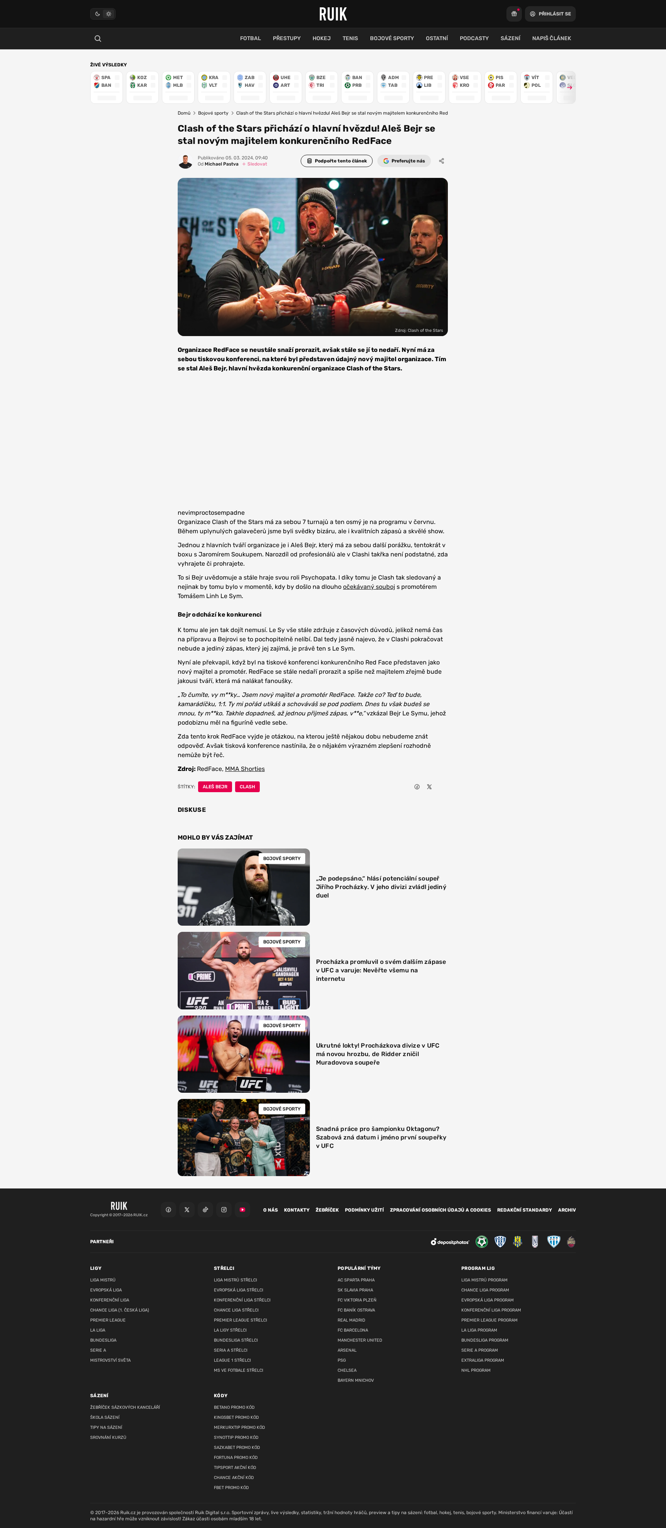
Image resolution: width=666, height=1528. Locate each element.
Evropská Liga (106, 1290)
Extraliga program (482, 1360)
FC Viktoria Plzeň (357, 1300)
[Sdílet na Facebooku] (417, 787)
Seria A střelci (230, 1350)
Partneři (102, 1241)
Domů (184, 113)
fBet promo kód (231, 1487)
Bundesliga (103, 1340)
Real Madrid (351, 1320)
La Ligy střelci (230, 1330)
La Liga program (479, 1330)
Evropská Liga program (487, 1300)
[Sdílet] (442, 161)
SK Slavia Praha (355, 1290)
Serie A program (479, 1350)
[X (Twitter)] (187, 1209)
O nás (270, 1210)
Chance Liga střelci (236, 1310)
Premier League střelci (240, 1320)
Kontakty (296, 1210)
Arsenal (347, 1350)
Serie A (98, 1350)
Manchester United (360, 1340)
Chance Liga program (485, 1290)
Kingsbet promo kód (236, 1417)
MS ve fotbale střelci (238, 1370)
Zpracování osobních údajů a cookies (440, 1210)
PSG (342, 1360)
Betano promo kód (234, 1407)
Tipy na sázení (106, 1427)
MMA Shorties (245, 768)
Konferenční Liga (109, 1300)
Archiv (567, 1210)
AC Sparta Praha (356, 1280)
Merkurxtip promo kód (239, 1427)
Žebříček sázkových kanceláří (125, 1407)
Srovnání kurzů (108, 1437)
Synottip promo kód (236, 1437)
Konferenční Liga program (491, 1310)
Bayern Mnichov (356, 1380)
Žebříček (327, 1210)
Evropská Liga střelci (238, 1290)
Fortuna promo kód (236, 1457)
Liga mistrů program (484, 1280)
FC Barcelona (353, 1330)
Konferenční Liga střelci (242, 1300)
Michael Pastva (218, 164)
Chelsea (347, 1370)
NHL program (476, 1370)
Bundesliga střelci (236, 1340)
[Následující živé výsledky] (566, 87)
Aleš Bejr (215, 786)
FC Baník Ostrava (356, 1310)
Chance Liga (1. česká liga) (119, 1310)
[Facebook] (168, 1209)
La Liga (97, 1330)
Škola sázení (104, 1417)
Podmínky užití (364, 1210)
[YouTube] (242, 1209)
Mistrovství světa (110, 1360)
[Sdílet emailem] (442, 787)
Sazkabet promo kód (237, 1447)
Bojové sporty (213, 113)
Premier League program (489, 1320)
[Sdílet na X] (429, 787)
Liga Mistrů (103, 1280)
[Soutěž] (514, 14)
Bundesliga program (484, 1340)
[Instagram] (224, 1209)
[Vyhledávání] (98, 38)
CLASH (247, 786)
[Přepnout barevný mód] (103, 14)
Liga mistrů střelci (235, 1280)
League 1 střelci (232, 1360)
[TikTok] (205, 1209)
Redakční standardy (524, 1210)
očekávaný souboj (369, 586)
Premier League (108, 1320)
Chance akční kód (234, 1477)
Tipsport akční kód (235, 1467)
